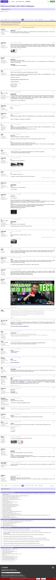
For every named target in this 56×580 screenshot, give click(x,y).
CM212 (13, 385)
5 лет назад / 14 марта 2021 (15, 105)
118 (13, 19)
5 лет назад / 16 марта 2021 (16, 182)
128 (32, 19)
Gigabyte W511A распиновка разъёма (8, 525)
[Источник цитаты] (25, 60)
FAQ (18, 574)
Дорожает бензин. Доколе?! (6, 510)
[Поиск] (48, 2)
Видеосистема (3, 4)
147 (37, 19)
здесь (9, 9)
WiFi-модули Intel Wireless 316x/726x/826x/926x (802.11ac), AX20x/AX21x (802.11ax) (14, 495)
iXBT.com (3, 577)
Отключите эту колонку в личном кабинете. (8, 561)
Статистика (21, 574)
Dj (12, 246)
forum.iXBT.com (22, 577)
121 (18, 19)
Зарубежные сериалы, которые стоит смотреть (9, 504)
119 (15, 19)
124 (24, 19)
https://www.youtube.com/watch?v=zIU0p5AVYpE (20, 326)
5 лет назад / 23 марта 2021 (16, 320)
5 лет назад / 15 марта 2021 (16, 157)
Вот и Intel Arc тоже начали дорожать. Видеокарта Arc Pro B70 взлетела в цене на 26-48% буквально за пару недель (21, 541)
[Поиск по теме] (53, 19)
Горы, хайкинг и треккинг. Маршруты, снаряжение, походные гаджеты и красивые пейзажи (17, 520)
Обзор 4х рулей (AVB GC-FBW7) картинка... (8, 558)
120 (16, 19)
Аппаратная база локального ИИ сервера (8, 506)
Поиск (16, 574)
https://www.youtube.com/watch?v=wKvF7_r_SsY (19, 79)
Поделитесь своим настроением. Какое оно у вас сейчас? (11, 499)
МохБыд (13, 307)
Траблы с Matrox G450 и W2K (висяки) (8, 551)
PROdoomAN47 (17, 385)
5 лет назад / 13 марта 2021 (16, 70)
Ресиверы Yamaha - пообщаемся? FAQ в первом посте (10, 511)
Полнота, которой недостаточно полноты (9, 523)
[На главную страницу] (4, 1)
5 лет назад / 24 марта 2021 (16, 357)
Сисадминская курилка (6, 516)
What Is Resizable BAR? (15, 362)
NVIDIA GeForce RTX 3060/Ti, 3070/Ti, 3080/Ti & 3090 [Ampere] (17, 6)
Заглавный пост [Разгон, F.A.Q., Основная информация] (11, 22)
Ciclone (6, 11)
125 (26, 19)
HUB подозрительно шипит (6, 552)
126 (28, 19)
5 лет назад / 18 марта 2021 (16, 257)
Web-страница (3, 98)
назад (6, 19)
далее (41, 19)
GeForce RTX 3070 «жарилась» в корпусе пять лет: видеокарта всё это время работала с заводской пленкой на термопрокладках (23, 534)
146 (35, 19)
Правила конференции (11, 574)
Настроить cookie (12, 575)
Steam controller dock (6, 524)
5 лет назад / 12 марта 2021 (16, 42)
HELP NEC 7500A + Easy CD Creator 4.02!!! (8, 556)
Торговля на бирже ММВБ (6, 507)
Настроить (43, 578)
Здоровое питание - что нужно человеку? (8, 498)
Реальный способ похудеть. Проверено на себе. (9, 505)
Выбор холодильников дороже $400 (8, 501)
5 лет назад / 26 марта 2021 (49, 408)
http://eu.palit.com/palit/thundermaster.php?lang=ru (20, 383)
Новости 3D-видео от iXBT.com (6, 527)
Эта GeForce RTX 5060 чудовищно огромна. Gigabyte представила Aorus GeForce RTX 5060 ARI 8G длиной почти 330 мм (21, 543)
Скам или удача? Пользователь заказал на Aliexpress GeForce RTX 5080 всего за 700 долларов (18, 536)
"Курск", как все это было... (6, 550)
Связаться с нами (4, 574)
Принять (38, 578)
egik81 (16, 307)
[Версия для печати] (51, 19)
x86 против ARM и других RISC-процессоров (9, 517)
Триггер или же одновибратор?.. (7, 512)
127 (30, 19)
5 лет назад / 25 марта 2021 (16, 367)
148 (39, 19)
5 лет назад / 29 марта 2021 (16, 436)
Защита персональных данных (20, 575)
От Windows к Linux (5, 500)
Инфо (54, 42)
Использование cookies (5, 575)
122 (20, 19)
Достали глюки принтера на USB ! (7, 557)
